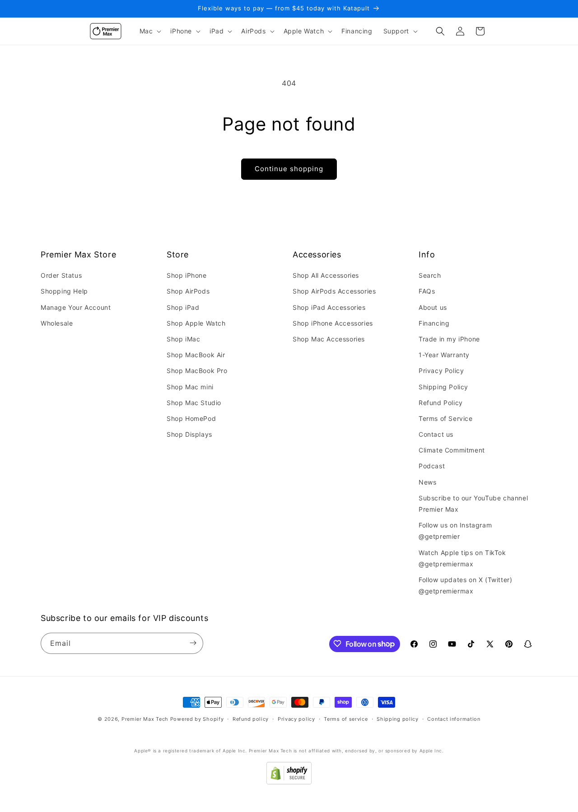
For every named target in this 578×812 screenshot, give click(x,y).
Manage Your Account (76, 307)
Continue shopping (289, 168)
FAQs (427, 291)
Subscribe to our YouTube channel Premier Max (473, 503)
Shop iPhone (187, 276)
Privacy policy (296, 719)
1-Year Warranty (444, 355)
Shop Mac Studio (194, 402)
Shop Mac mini (190, 387)
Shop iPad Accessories (329, 307)
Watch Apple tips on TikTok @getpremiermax (462, 558)
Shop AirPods (188, 291)
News (427, 482)
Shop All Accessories (326, 276)
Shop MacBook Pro (197, 371)
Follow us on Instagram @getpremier (455, 531)
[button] (149, 31)
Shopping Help (64, 291)
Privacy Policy (441, 371)
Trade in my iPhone (449, 339)
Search (430, 276)
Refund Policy (441, 402)
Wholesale (57, 323)
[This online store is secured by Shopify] (289, 781)
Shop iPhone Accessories (333, 323)
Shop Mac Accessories (329, 339)
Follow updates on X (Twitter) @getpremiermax (465, 585)
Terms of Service (446, 418)
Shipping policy (398, 719)
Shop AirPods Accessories (334, 291)
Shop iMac (183, 339)
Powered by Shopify (197, 719)
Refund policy (251, 719)
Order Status (61, 276)
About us (433, 307)
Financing (434, 323)
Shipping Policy (443, 387)
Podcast (432, 466)
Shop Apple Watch (196, 323)
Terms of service (346, 719)
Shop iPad (183, 307)
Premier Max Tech (144, 719)
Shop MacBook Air (196, 355)
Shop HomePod (191, 418)
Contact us (436, 434)
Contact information (453, 719)
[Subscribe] (193, 642)
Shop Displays (189, 434)
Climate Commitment (452, 450)
